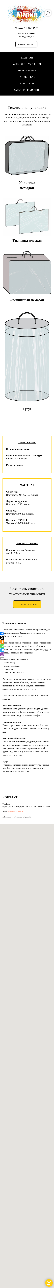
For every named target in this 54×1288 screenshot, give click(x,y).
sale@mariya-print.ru (15, 811)
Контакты (27, 83)
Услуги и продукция (27, 64)
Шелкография (26, 70)
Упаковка (27, 77)
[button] (26, 44)
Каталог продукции (27, 89)
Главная (27, 57)
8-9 (39, 806)
